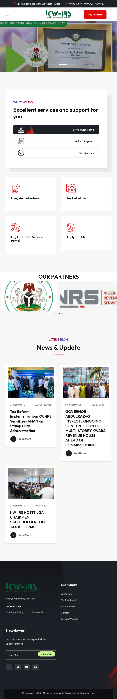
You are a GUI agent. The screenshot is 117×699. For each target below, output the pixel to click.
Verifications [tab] (86, 152)
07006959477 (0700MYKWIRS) (86, 3)
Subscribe (46, 654)
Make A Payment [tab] (84, 141)
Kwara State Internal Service (80, 692)
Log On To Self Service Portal (27, 239)
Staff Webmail (68, 600)
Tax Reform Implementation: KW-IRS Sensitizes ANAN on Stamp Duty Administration (30, 421)
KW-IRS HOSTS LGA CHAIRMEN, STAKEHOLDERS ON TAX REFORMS (27, 519)
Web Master (19, 405)
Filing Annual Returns (25, 198)
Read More (24, 438)
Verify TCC (66, 593)
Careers (65, 612)
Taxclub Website (69, 618)
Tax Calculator (76, 198)
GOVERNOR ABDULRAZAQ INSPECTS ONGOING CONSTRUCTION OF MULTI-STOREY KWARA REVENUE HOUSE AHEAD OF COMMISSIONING (85, 428)
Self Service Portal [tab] (83, 129)
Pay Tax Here (95, 14)
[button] (63, 64)
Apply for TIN (75, 237)
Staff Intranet (68, 606)
